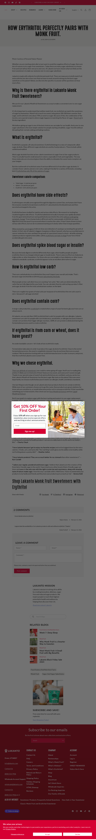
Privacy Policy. (11, 829)
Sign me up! (30, 431)
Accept (47, 834)
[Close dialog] (82, 403)
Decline (77, 834)
